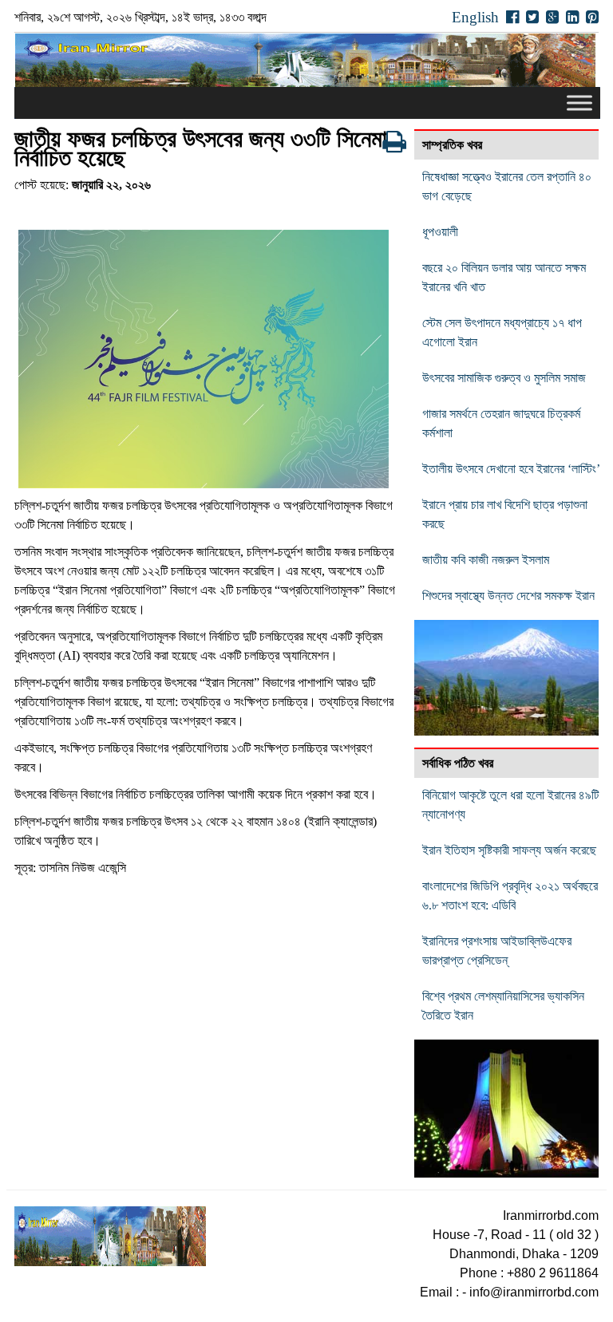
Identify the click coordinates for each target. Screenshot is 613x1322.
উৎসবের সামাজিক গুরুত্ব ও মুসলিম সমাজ (504, 378)
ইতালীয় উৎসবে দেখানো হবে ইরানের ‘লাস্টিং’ (511, 469)
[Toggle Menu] (579, 103)
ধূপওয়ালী (440, 232)
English (475, 17)
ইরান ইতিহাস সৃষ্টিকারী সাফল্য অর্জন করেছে (509, 850)
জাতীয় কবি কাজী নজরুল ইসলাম (485, 559)
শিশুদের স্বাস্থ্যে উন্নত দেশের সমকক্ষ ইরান (508, 595)
